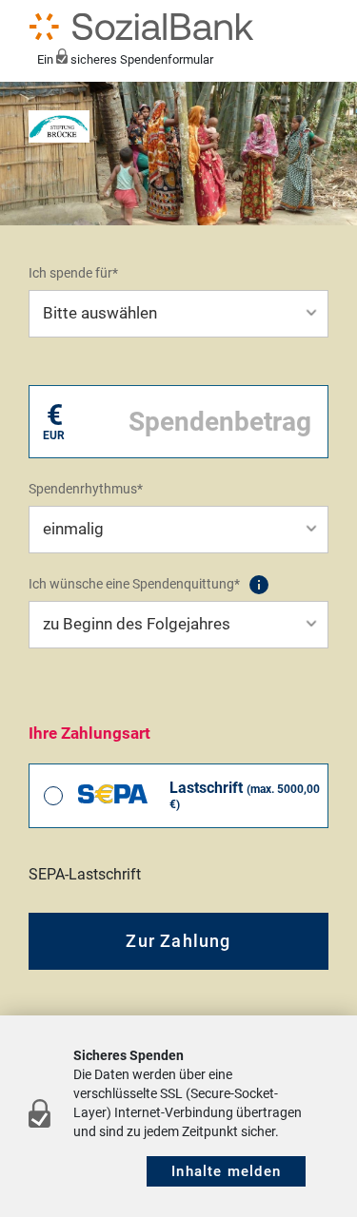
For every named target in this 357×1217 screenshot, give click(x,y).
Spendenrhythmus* (86, 488)
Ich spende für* (73, 273)
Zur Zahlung (178, 941)
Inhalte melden (226, 1171)
